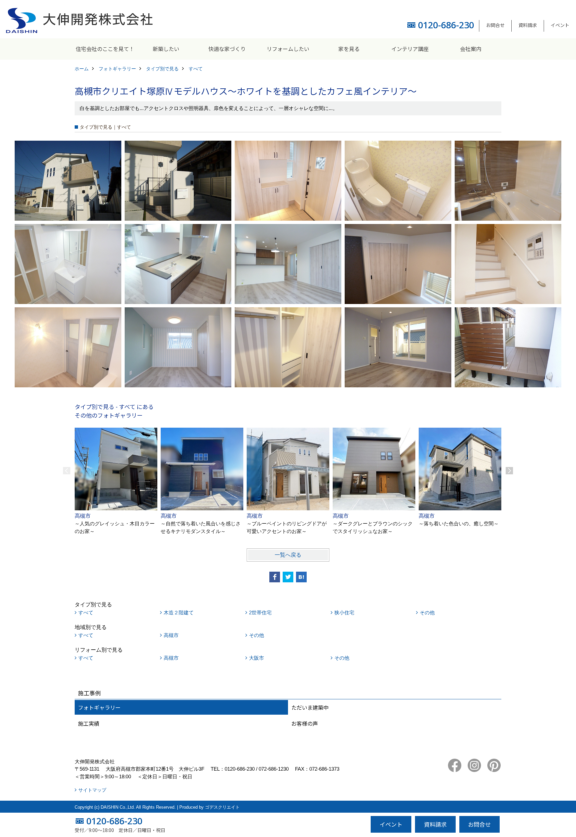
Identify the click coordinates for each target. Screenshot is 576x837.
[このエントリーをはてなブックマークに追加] (301, 577)
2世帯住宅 (260, 612)
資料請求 (527, 25)
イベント (560, 25)
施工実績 (88, 723)
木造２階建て (179, 612)
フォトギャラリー (99, 707)
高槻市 (171, 635)
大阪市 (256, 658)
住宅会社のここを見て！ (105, 49)
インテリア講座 (410, 49)
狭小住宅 (344, 612)
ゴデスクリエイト (222, 807)
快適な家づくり (227, 49)
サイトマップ (92, 790)
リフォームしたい (288, 49)
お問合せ (495, 25)
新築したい (166, 49)
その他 (427, 612)
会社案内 (470, 49)
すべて (85, 612)
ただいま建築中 (310, 707)
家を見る (349, 49)
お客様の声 (304, 723)
